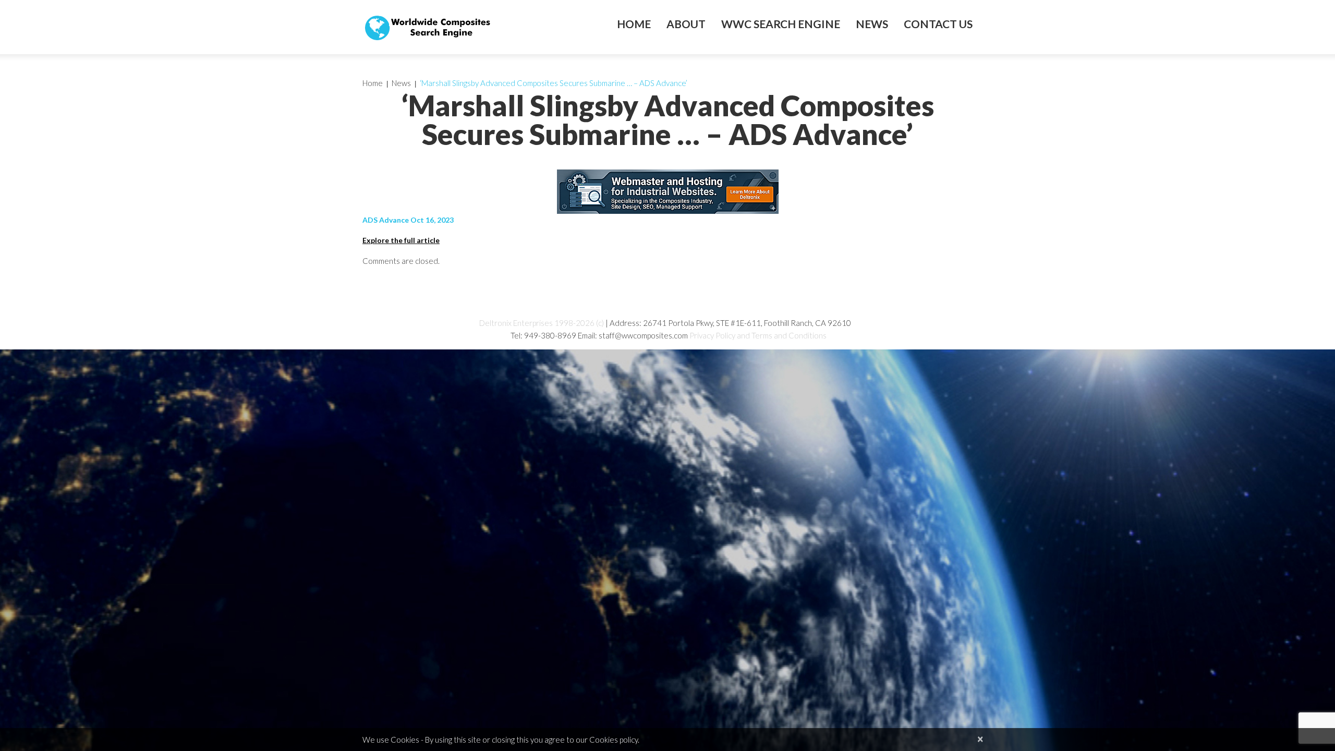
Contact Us (938, 24)
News (872, 24)
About (686, 24)
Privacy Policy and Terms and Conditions (758, 335)
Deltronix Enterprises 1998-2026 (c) (541, 323)
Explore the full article (401, 240)
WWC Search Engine (780, 24)
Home (634, 24)
